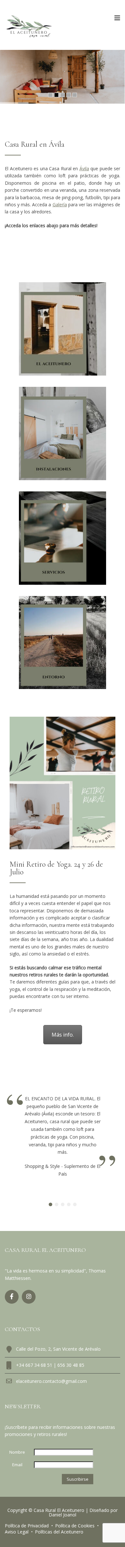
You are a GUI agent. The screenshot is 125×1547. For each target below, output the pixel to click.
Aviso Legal (17, 1532)
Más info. (63, 1034)
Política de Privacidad (27, 1526)
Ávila (84, 168)
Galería (60, 204)
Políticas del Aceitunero (59, 1532)
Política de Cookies (75, 1526)
